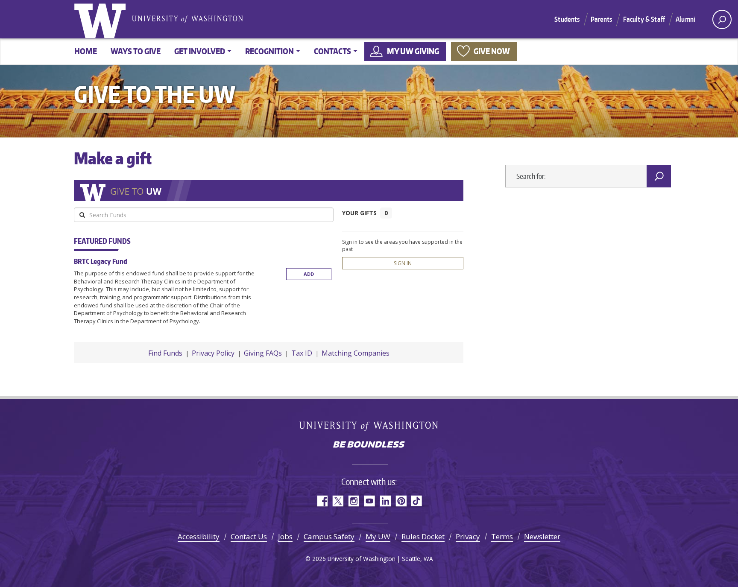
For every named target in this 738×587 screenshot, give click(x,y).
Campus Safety (329, 536)
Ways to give (136, 51)
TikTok (416, 501)
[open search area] (722, 19)
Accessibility (199, 536)
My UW (378, 536)
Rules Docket (423, 536)
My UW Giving (413, 51)
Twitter (337, 501)
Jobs (285, 536)
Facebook (322, 501)
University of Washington (101, 19)
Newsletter (542, 536)
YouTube (369, 501)
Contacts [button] (332, 51)
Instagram (353, 501)
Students (567, 19)
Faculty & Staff (644, 19)
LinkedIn (385, 501)
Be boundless (369, 445)
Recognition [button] (269, 51)
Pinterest (401, 501)
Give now (492, 51)
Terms (502, 536)
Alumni (685, 19)
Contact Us (249, 536)
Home (85, 51)
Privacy (468, 536)
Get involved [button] (199, 51)
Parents (601, 19)
